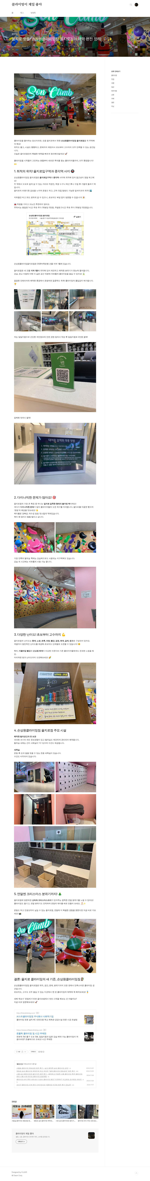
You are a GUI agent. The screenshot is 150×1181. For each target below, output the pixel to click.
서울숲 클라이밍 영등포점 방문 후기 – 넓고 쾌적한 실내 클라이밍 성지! (42, 1068)
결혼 (112, 102)
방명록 (33, 13)
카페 (112, 99)
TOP (136, 1173)
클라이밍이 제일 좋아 (27, 4)
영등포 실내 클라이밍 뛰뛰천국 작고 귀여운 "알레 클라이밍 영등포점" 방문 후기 (46, 1071)
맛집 (112, 79)
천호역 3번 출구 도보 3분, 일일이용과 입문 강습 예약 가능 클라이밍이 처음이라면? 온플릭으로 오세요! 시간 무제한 (47, 1037)
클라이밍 (20, 1064)
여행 (112, 83)
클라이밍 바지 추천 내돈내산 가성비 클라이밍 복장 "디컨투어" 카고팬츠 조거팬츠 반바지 (49, 1079)
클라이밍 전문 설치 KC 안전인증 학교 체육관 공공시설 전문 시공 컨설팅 (47, 1019)
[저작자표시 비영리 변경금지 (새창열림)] (41, 1052)
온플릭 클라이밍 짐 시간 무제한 (31, 1033)
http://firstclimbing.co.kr (26, 1013)
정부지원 (114, 91)
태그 (22, 13)
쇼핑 (112, 95)
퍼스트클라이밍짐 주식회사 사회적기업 (35, 1016)
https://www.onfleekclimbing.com (29, 1030)
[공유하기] (22, 1052)
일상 (112, 87)
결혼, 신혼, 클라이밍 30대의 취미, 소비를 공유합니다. (33, 1137)
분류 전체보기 (115, 71)
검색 (131, 4)
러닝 (112, 106)
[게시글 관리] (25, 1052)
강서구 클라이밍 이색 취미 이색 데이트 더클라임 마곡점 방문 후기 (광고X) (44, 1085)
